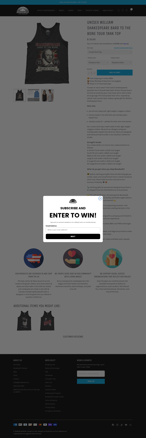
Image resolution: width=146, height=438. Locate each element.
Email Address (51, 226)
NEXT (73, 236)
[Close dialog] (100, 198)
